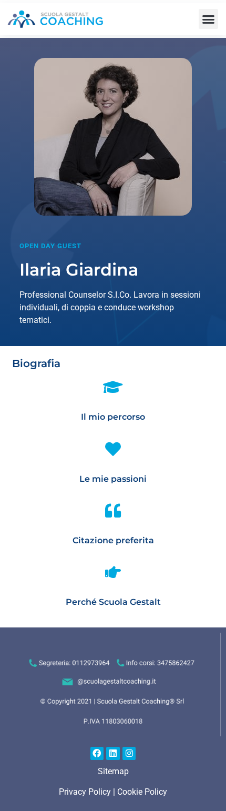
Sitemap (113, 771)
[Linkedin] (113, 754)
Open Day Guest (50, 246)
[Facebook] (97, 754)
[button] (209, 19)
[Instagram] (129, 754)
